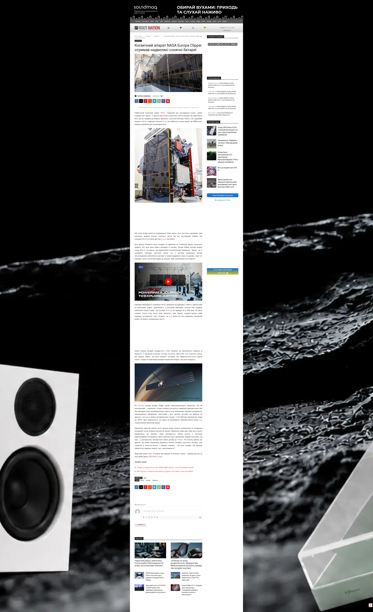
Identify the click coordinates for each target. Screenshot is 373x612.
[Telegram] (154, 101)
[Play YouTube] (168, 281)
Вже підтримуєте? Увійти (223, 200)
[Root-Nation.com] (147, 27)
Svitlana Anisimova (144, 96)
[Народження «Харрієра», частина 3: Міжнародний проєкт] (211, 143)
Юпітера (169, 310)
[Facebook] (137, 101)
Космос (148, 480)
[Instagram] (227, 44)
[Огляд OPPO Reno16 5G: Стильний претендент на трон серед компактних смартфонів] (211, 130)
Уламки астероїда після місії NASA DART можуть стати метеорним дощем (165, 467)
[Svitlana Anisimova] (136, 96)
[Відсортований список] (149, 517)
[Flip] (168, 101)
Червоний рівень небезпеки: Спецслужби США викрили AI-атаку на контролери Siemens (149, 563)
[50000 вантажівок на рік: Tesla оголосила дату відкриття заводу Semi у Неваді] (139, 575)
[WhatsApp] (159, 101)
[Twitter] (212, 44)
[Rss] (209, 44)
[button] (193, 28)
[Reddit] (224, 44)
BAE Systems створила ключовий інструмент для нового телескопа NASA (165, 471)
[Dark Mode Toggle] (371, 605)
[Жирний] (143, 517)
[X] (141, 101)
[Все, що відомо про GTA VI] (211, 171)
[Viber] (163, 101)
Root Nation (138, 36)
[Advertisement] (168, 217)
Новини (148, 36)
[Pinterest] (145, 101)
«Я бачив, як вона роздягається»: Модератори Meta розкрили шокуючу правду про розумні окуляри (186, 564)
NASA (162, 113)
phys (145, 478)
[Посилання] (157, 517)
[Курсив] (146, 517)
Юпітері (141, 405)
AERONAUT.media (155, 456)
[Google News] (236, 44)
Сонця (163, 239)
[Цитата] (154, 517)
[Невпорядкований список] (151, 517)
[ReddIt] (150, 101)
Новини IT (157, 36)
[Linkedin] (221, 44)
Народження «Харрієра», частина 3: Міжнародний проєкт (227, 142)
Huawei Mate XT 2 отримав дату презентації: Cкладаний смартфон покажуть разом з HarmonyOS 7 (192, 590)
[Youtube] (233, 44)
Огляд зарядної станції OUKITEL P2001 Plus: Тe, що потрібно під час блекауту (221, 85)
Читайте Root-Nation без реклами (222, 195)
